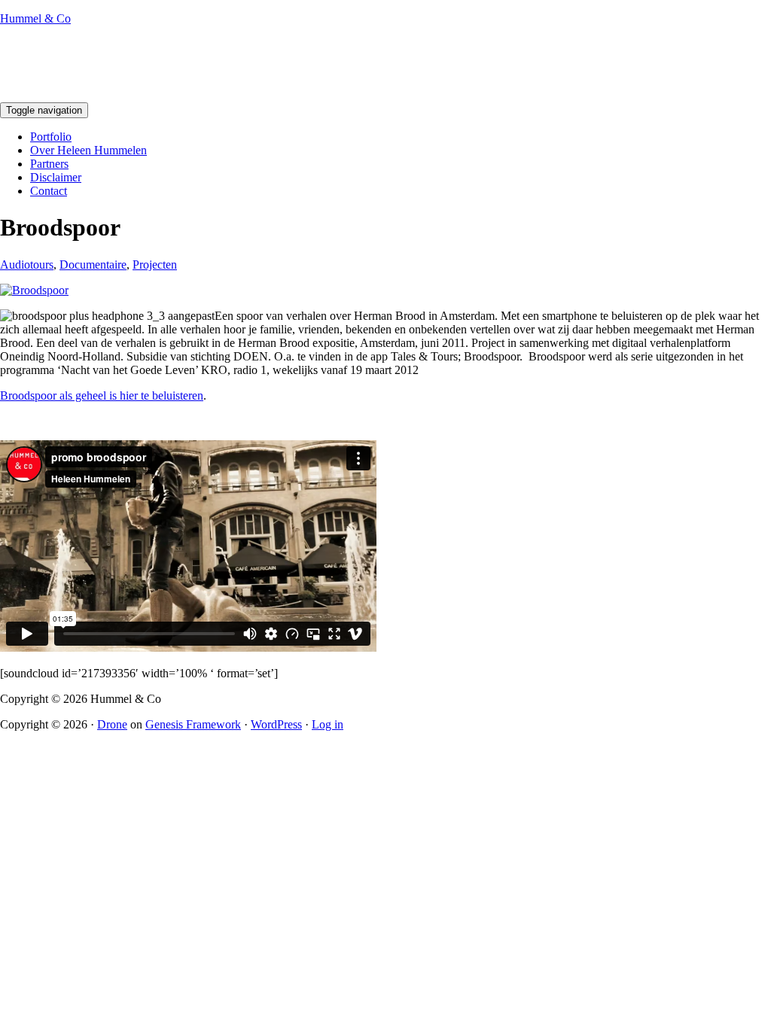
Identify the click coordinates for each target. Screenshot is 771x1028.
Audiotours (26, 264)
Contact (48, 190)
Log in (327, 724)
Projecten (155, 264)
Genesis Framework (193, 724)
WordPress (276, 724)
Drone (112, 724)
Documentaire (92, 264)
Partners (49, 163)
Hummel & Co (35, 18)
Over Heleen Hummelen (88, 150)
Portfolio (51, 136)
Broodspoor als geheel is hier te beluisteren (101, 395)
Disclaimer (55, 177)
